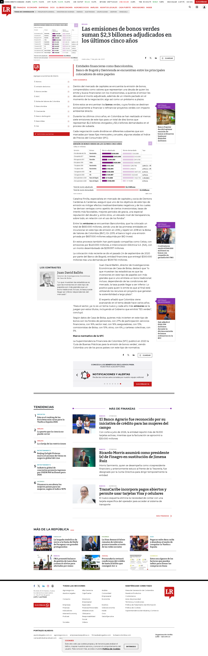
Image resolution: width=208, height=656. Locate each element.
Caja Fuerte (86, 593)
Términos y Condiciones (134, 602)
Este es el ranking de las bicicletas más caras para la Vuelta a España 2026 (51, 419)
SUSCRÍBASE (201, 2)
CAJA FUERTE (125, 7)
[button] (76, 375)
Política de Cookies (111, 649)
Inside (104, 611)
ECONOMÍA (32, 7)
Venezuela (123, 12)
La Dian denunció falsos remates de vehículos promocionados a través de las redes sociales (114, 543)
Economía (106, 599)
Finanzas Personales (90, 608)
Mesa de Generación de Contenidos (139, 590)
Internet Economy (70, 613)
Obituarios (86, 613)
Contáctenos (130, 596)
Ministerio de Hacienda (65, 12)
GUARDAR (169, 58)
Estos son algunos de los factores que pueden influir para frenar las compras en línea (161, 562)
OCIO (52, 7)
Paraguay (57, 537)
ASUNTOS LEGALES (108, 7)
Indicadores (67, 611)
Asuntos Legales (69, 593)
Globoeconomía (108, 608)
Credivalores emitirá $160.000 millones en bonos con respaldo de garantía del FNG (166, 252)
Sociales (66, 622)
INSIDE (149, 7)
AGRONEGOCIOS (81, 7)
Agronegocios (68, 590)
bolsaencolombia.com (122, 635)
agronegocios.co (61, 635)
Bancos (57, 556)
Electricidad (90, 12)
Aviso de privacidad (133, 599)
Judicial (105, 556)
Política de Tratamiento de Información (140, 605)
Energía (80, 12)
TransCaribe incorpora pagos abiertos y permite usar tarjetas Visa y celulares (132, 491)
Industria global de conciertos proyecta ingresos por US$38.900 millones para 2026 (51, 471)
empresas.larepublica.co (79, 635)
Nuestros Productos (133, 593)
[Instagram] (49, 586)
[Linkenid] (44, 586)
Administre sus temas (45, 134)
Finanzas (66, 608)
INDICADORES (138, 7)
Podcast (66, 616)
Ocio (152, 537)
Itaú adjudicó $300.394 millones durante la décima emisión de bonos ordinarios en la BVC (165, 330)
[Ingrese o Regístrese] (204, 7)
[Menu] (15, 7)
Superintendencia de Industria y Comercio (142, 611)
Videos (85, 622)
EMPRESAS (43, 7)
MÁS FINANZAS (162, 516)
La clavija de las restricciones (51, 444)
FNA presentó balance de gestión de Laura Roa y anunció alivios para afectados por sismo (65, 562)
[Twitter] (151, 58)
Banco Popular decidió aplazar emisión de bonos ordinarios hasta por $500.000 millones (166, 134)
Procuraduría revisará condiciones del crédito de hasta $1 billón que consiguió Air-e (113, 562)
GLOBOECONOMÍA (64, 7)
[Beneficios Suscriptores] (197, 7)
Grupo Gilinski (102, 12)
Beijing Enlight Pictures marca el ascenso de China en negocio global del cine (51, 455)
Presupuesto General (46, 12)
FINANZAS (21, 7)
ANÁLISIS (94, 7)
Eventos (105, 605)
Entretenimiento (44, 450)
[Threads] (53, 586)
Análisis (40, 429)
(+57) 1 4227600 (40, 597)
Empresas (66, 605)
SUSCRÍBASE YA (142, 384)
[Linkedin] (156, 58)
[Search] (189, 7)
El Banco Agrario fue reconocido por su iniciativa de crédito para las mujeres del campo (133, 423)
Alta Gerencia (87, 590)
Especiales (86, 605)
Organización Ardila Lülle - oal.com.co (163, 636)
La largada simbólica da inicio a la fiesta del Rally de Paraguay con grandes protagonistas (66, 543)
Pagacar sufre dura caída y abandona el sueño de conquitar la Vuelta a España (162, 543)
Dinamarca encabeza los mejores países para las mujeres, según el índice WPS (51, 486)
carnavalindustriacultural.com (45, 638)
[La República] (6, 11)
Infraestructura (87, 611)
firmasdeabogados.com (101, 635)
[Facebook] (145, 58)
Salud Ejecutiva (108, 616)
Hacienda (40, 481)
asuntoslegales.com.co (43, 635)
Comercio (154, 556)
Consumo (66, 599)
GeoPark (113, 12)
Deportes (41, 414)
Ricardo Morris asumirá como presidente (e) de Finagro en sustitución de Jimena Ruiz (134, 457)
